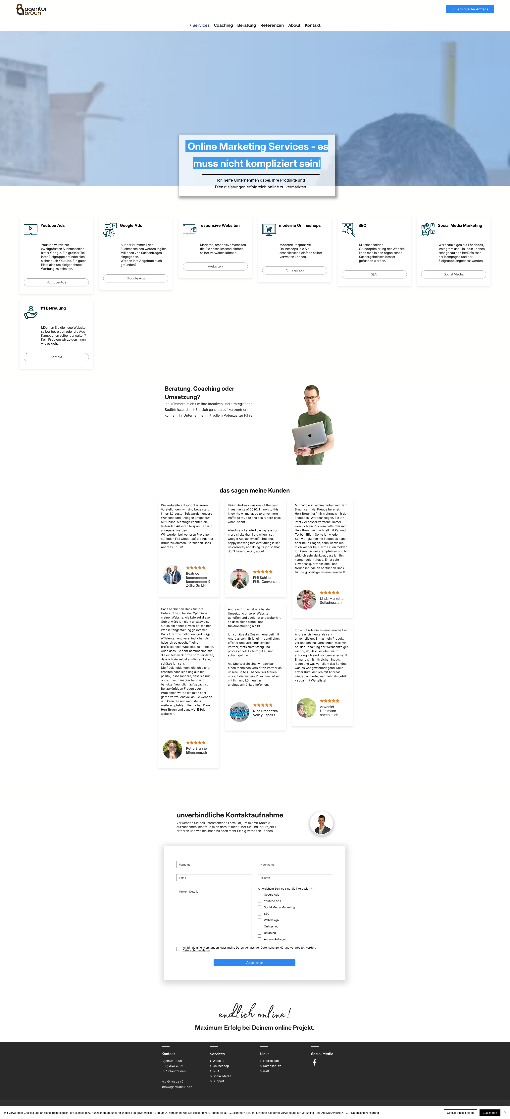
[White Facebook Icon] (314, 1062)
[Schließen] (505, 1112)
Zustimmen (490, 1113)
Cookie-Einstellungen (460, 1113)
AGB (266, 1071)
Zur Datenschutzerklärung (362, 1113)
